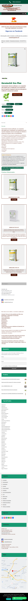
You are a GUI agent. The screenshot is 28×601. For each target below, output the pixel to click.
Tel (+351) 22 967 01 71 (5, 293)
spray (2, 464)
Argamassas (4, 407)
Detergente (3, 422)
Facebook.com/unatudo (9, 299)
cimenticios (4, 414)
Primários (3, 449)
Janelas (3, 432)
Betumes (3, 412)
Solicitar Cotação (17, 94)
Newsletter (5, 498)
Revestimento (4, 457)
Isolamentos (4, 430)
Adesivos (3, 404)
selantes (3, 459)
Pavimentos (4, 446)
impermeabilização (5, 427)
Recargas (3, 454)
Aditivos (3, 406)
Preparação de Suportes (7, 106)
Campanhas (5, 484)
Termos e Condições (6, 506)
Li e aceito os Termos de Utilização (10, 366)
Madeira (3, 436)
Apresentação (5, 482)
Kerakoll (8, 104)
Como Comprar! (6, 488)
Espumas (3, 423)
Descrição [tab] (3, 122)
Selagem (3, 458)
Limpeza (3, 435)
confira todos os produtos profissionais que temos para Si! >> (12, 168)
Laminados (3, 433)
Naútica (3, 442)
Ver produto (14, 199)
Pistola (3, 448)
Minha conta (5, 496)
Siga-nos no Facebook (13, 31)
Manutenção (4, 438)
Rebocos (3, 452)
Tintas (2, 467)
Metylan (3, 441)
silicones (3, 461)
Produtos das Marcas (6, 502)
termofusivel (4, 465)
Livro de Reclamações (7, 492)
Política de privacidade (7, 500)
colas (2, 419)
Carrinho (4, 486)
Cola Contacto (4, 416)
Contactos (4, 490)
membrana (3, 439)
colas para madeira (5, 420)
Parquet (3, 445)
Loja (3, 494)
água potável (4, 468)
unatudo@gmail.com (14, 37)
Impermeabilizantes (5, 426)
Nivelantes (17, 104)
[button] (23, 13)
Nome (2, 356)
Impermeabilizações (5, 429)
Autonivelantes (9, 109)
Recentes (4, 504)
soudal (3, 462)
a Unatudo (5, 480)
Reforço (3, 455)
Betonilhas (3, 410)
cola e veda (4, 417)
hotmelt (3, 425)
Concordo (9, 599)
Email (2, 361)
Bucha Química (4, 413)
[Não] (26, 597)
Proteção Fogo (4, 451)
